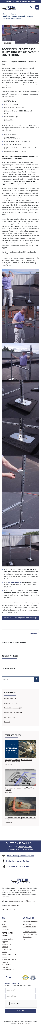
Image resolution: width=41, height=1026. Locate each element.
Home (5, 14)
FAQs (24, 939)
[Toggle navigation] (37, 7)
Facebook (6, 977)
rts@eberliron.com (13, 905)
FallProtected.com (8, 969)
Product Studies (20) (11, 703)
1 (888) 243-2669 (25, 847)
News (3, 924)
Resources (5, 929)
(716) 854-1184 (10, 909)
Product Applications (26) (13, 708)
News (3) (7, 722)
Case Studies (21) (10, 698)
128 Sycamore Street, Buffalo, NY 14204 (22, 901)
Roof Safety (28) (9, 717)
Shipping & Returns (29, 932)
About (4, 921)
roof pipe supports (14, 582)
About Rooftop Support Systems (20, 856)
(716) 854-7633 (26, 850)
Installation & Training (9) (13, 712)
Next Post (34, 633)
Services (4, 927)
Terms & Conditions (30, 934)
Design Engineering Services (18, 861)
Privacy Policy (27, 937)
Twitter (10, 977)
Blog (12, 14)
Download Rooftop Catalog (18, 866)
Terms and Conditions (24, 1023)
